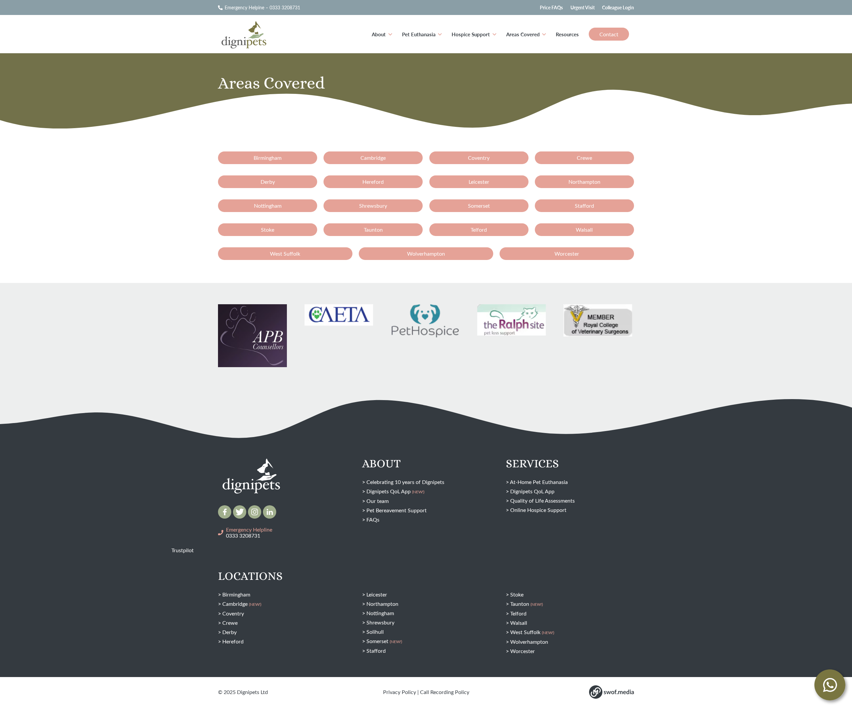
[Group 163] (224, 512)
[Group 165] (254, 512)
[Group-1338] (269, 512)
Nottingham (380, 612)
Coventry (233, 613)
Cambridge (241, 603)
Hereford (233, 641)
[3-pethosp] (425, 322)
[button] (390, 34)
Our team (377, 500)
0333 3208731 (243, 535)
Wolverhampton (529, 641)
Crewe (230, 622)
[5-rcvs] (597, 320)
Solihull (375, 631)
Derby (229, 631)
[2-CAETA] (339, 315)
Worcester (522, 650)
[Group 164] (239, 512)
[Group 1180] (611, 692)
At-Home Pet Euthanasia (539, 481)
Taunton (526, 603)
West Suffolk (532, 631)
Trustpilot (182, 550)
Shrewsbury (380, 622)
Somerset (384, 640)
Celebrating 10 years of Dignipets (405, 481)
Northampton (382, 603)
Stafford (376, 650)
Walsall (518, 622)
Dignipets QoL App (395, 491)
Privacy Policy (399, 691)
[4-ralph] (511, 320)
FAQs (372, 519)
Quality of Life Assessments (542, 500)
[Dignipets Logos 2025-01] (251, 462)
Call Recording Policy (444, 691)
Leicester (376, 594)
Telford (518, 613)
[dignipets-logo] (243, 34)
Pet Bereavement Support (396, 510)
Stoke (517, 594)
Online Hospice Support (538, 509)
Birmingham (236, 594)
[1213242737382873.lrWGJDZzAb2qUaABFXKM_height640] (252, 341)
